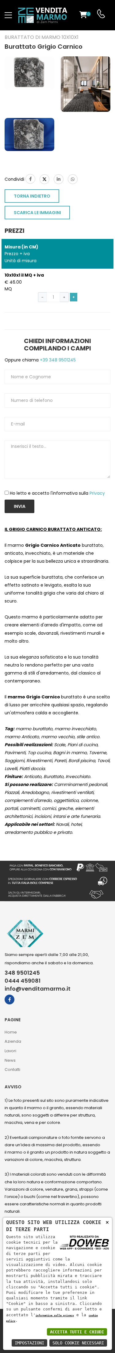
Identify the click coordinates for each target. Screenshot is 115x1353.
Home (11, 1032)
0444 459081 (22, 981)
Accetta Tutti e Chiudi (77, 1331)
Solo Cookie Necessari (78, 1342)
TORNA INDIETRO (32, 196)
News (10, 1060)
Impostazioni (29, 1342)
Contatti (12, 1069)
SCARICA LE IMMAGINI (37, 213)
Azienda (13, 1041)
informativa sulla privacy (55, 1315)
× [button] (107, 1222)
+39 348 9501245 (57, 360)
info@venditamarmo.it (38, 989)
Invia (19, 506)
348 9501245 (22, 973)
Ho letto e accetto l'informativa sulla (57, 493)
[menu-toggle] (8, 15)
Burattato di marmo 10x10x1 (42, 37)
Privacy (97, 493)
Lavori (10, 1051)
